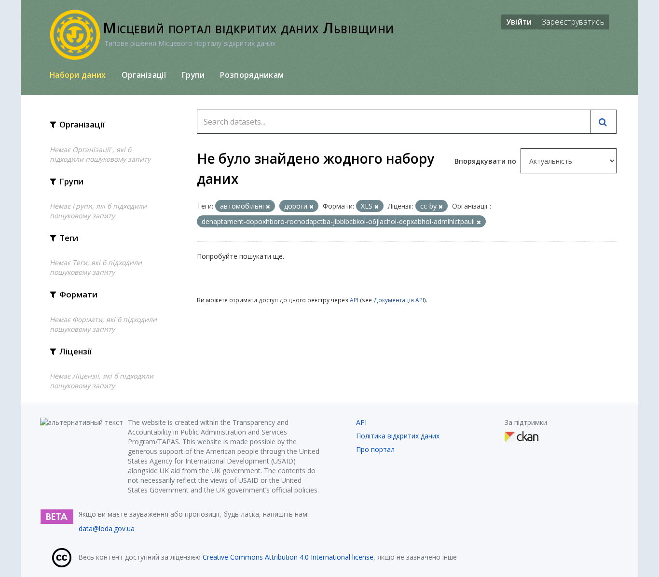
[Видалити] (268, 206)
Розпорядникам (252, 75)
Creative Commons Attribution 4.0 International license (288, 557)
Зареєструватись (573, 21)
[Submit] (603, 122)
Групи (193, 75)
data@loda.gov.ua (107, 528)
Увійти (519, 21)
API (354, 300)
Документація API (398, 300)
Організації (144, 75)
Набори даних (78, 75)
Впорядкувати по (486, 161)
